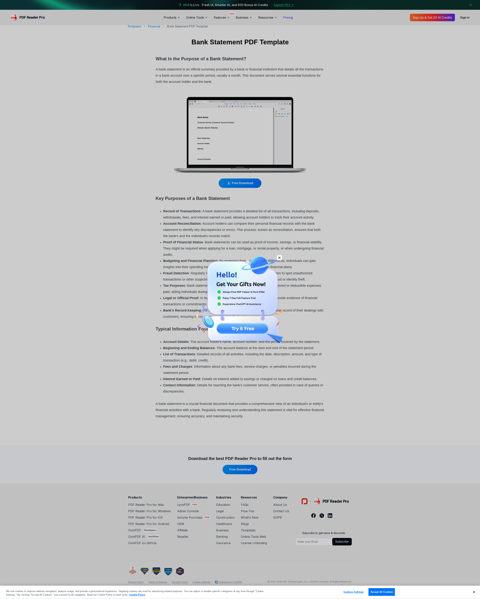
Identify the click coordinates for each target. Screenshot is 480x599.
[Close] (474, 592)
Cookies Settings (354, 592)
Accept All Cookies (381, 592)
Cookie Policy (137, 595)
